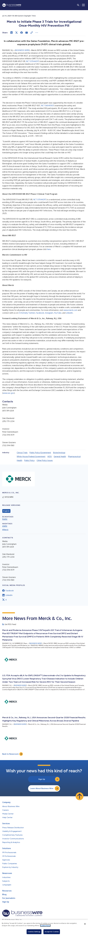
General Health (60, 456)
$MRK (4, 519)
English (6, 511)
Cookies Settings (34, 932)
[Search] (78, 5)
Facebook (40, 313)
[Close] (85, 924)
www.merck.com (70, 310)
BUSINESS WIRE (22, 50)
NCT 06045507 (47, 105)
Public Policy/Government (40, 452)
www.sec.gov (8, 393)
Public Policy (29, 460)
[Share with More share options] (36, 32)
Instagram (49, 313)
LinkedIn (69, 313)
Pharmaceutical (74, 456)
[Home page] (11, 5)
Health (19, 460)
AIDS (49, 456)
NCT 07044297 (32, 61)
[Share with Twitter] (16, 32)
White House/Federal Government (31, 456)
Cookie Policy (45, 925)
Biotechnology (59, 452)
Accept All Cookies (52, 932)
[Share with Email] (26, 32)
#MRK (4, 526)
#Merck (5, 529)
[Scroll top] (79, 796)
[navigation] (83, 5)
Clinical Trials (22, 452)
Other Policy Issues (45, 460)
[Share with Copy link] (31, 32)
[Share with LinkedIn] (11, 32)
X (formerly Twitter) (27, 313)
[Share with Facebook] (21, 32)
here (49, 249)
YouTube (57, 313)
